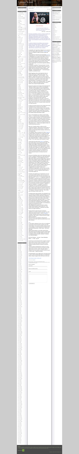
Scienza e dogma (20, 158)
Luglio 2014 (19, 409)
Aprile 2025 (19, 263)
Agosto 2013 (19, 422)
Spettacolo (19, 64)
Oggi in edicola (19, 94)
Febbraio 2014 (19, 415)
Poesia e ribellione (20, 137)
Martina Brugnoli (20, 228)
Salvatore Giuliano (20, 81)
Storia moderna (19, 188)
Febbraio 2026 (19, 251)
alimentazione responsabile (21, 18)
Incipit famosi (19, 111)
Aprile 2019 (19, 341)
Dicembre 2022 (19, 288)
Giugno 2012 (19, 439)
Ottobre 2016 (19, 377)
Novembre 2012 (19, 433)
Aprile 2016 (19, 384)
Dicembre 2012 (19, 432)
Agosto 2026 (19, 244)
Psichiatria (19, 142)
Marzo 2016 (19, 385)
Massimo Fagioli (56, 57)
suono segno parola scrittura (21, 114)
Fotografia (19, 23)
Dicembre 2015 (19, 389)
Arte (18, 22)
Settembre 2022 (19, 292)
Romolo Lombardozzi (20, 235)
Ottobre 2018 (19, 348)
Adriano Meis (19, 199)
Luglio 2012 (19, 438)
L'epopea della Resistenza (21, 181)
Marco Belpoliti (43, 262)
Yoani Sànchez (54, 62)
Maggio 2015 (19, 397)
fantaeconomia (19, 75)
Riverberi (20, 101)
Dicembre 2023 (19, 282)
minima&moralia (54, 34)
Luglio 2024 (19, 274)
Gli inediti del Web (20, 69)
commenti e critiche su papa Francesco (22, 34)
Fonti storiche (19, 175)
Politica (18, 138)
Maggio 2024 (19, 276)
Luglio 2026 (19, 245)
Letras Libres (53, 33)
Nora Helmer (19, 230)
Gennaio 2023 (19, 287)
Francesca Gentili (20, 210)
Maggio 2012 (19, 440)
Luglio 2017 (19, 366)
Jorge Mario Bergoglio (55, 53)
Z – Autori (19, 198)
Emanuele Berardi (20, 204)
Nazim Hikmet (58, 58)
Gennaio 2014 (19, 416)
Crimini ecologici (20, 47)
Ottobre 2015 (19, 391)
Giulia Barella (19, 216)
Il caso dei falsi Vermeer (20, 80)
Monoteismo (19, 152)
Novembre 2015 (19, 390)
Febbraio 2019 (19, 343)
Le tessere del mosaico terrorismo (38, 262)
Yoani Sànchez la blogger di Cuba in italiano (56, 39)
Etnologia (19, 87)
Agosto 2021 (19, 307)
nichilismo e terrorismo (47, 262)
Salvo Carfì (19, 236)
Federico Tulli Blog (54, 27)
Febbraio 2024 (19, 280)
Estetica (18, 86)
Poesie (18, 131)
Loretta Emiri (19, 223)
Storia (18, 174)
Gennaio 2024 (19, 281)
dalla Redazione (19, 66)
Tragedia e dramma (20, 192)
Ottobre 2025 (19, 256)
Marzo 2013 (19, 428)
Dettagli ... (32, 261)
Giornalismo (19, 92)
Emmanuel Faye (55, 48)
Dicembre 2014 (19, 403)
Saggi (18, 156)
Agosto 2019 (19, 336)
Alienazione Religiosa (20, 16)
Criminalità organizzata (20, 43)
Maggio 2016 (19, 383)
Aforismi (19, 15)
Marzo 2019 (19, 342)
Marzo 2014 (19, 414)
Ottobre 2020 (19, 319)
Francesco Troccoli (20, 211)
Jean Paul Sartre (54, 53)
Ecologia (19, 72)
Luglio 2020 (19, 323)
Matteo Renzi (54, 58)
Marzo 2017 (19, 371)
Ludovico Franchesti (20, 224)
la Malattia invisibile (20, 162)
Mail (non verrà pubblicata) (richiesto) (33, 268)
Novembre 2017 (19, 361)
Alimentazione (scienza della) (21, 17)
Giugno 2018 (19, 353)
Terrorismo (43, 261)
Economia (19, 73)
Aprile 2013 (19, 427)
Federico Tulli (55, 49)
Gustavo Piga (53, 29)
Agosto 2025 (19, 258)
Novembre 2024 (19, 269)
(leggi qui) (42, 141)
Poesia (18, 130)
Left (54, 55)
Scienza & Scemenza (20, 160)
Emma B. (19, 206)
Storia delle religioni (20, 186)
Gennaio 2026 (19, 252)
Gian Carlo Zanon (20, 212)
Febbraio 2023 (19, 286)
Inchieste (19, 104)
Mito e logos (19, 119)
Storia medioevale (20, 187)
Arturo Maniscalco (20, 200)
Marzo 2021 (19, 313)
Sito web (30, 271)
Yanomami (60, 61)
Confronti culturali (20, 58)
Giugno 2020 (19, 324)
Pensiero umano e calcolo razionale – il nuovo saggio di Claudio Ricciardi (56, 19)
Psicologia (19, 144)
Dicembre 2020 (19, 317)
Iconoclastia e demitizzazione (21, 63)
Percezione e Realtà (20, 127)
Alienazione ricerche (20, 150)
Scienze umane (19, 161)
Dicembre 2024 (19, 268)
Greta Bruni (19, 218)
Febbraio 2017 (19, 372)
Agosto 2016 (19, 379)
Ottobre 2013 (19, 420)
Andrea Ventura (57, 44)
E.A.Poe (58, 47)
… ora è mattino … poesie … (21, 133)
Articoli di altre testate (20, 68)
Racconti (19, 98)
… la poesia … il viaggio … (21, 132)
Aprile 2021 (19, 312)
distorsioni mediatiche (20, 93)
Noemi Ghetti (19, 229)
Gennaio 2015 (19, 402)
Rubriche (19, 154)
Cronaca (19, 53)
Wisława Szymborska (56, 61)
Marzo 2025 (19, 264)
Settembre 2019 (19, 335)
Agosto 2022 (19, 293)
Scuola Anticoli (53, 35)
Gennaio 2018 (19, 359)
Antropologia (19, 21)
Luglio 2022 (19, 294)
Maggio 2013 (19, 426)
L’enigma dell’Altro (20, 126)
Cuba (57, 46)
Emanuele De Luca (20, 205)
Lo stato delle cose (20, 170)
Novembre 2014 (19, 404)
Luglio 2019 (19, 337)
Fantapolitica (19, 139)
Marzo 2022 (19, 299)
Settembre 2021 (19, 306)
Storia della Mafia (20, 82)
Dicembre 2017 (19, 360)
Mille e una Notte (20, 100)
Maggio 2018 (19, 354)
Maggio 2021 (19, 311)
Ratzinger (53, 60)
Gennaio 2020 (19, 330)
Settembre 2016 (19, 378)
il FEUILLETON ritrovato (20, 97)
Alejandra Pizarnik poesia (54, 23)
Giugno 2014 (19, 410)
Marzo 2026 (19, 250)
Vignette (19, 197)
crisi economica (19, 74)
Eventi (19, 62)
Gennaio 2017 (19, 373)
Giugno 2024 (19, 275)
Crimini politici (19, 49)
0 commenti (49, 9)
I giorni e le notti (25, 2)
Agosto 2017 (19, 365)
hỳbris (34, 262)
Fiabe (19, 110)
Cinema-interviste (20, 37)
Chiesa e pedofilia (20, 33)
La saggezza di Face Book (20, 169)
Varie (18, 193)
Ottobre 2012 (19, 434)
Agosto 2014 (19, 408)
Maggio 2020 (19, 325)
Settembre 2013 (19, 421)
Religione (19, 148)
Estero (18, 85)
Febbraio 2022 (19, 300)
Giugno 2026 (19, 246)
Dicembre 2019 (19, 331)
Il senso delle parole (20, 125)
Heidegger (59, 51)
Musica (18, 120)
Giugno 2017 (19, 367)
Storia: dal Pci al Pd (21, 182)
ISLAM (19, 151)
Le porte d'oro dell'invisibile (21, 24)
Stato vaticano (19, 173)
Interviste (19, 105)
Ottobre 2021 (19, 305)
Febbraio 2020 (19, 329)
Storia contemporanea (20, 180)
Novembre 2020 (19, 318)
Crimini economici (20, 48)
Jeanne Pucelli (19, 222)
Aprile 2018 (19, 355)
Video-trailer (19, 41)
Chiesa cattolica (19, 27)
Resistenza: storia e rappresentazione (22, 112)
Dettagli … (19, 54)
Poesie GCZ (20, 213)
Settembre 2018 (19, 349)
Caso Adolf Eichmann (21, 176)
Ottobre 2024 (19, 270)
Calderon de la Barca (31, 262)
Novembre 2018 (19, 347)
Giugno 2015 (19, 396)
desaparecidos (54, 47)
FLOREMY (53, 28)
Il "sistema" (19, 168)
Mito (18, 118)
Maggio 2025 (19, 262)
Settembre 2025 (19, 257)
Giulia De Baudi (20, 217)
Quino (59, 59)
